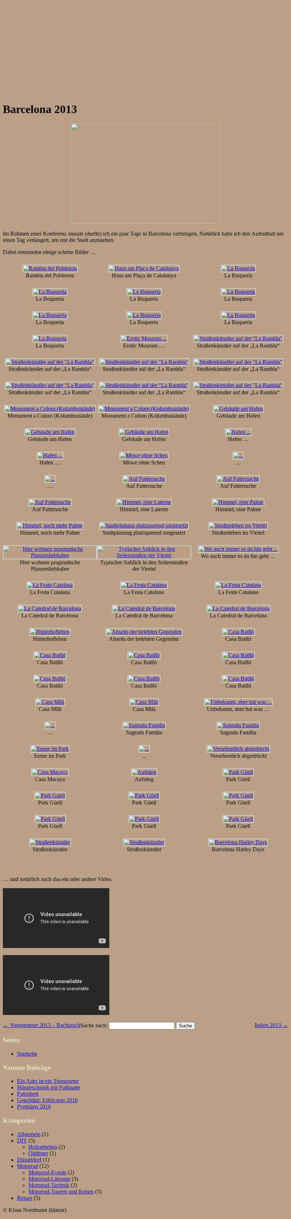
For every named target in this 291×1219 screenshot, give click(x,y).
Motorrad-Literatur (49, 1179)
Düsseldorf (29, 1160)
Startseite (27, 1054)
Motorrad (27, 1166)
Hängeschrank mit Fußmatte (48, 1087)
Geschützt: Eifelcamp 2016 (47, 1100)
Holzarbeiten (42, 1147)
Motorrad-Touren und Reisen (61, 1192)
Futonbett (27, 1094)
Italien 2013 (271, 1025)
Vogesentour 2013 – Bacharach (41, 1025)
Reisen (24, 1198)
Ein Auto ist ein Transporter (48, 1081)
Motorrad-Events (47, 1172)
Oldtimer (38, 1153)
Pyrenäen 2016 (34, 1107)
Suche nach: (94, 1025)
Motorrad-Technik (48, 1185)
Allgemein (28, 1134)
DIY (22, 1141)
